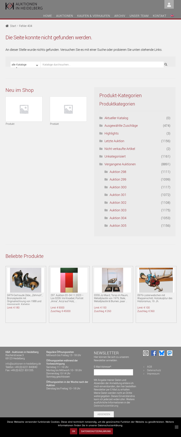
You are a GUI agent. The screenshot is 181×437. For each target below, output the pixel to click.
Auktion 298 (118, 172)
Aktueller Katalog (116, 118)
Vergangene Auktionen (120, 164)
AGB (149, 366)
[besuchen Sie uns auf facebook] (153, 353)
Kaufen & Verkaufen (93, 16)
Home (47, 16)
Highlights (111, 133)
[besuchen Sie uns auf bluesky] (161, 353)
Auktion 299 (118, 179)
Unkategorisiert (115, 156)
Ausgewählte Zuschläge (121, 125)
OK (73, 431)
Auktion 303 (118, 210)
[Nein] (176, 427)
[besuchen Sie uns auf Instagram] (145, 353)
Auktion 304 (118, 218)
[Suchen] (166, 64)
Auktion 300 (118, 187)
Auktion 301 (118, 195)
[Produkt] (23, 109)
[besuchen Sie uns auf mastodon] (169, 353)
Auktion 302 (118, 202)
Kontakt (159, 16)
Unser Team (139, 16)
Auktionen (64, 16)
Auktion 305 (118, 225)
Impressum (153, 373)
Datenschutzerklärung (106, 405)
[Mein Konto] (169, 4)
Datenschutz (154, 370)
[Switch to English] (172, 16)
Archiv (119, 16)
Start (13, 26)
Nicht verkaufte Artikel (119, 149)
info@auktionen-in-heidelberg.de (23, 363)
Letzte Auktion (114, 141)
